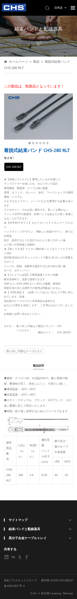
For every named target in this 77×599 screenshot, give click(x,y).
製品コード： (46, 332)
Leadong (55, 593)
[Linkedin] (6, 557)
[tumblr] (19, 557)
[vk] (13, 557)
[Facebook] (26, 557)
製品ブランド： (47, 326)
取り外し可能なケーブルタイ (24, 351)
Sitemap (68, 593)
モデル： (9, 326)
